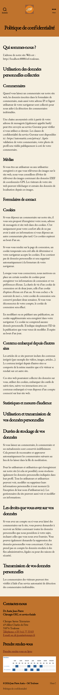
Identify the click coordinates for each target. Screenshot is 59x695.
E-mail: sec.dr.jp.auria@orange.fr (19, 635)
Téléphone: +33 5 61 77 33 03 (18, 631)
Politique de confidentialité (15, 688)
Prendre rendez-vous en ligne (17, 651)
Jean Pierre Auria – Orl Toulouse (24, 683)
